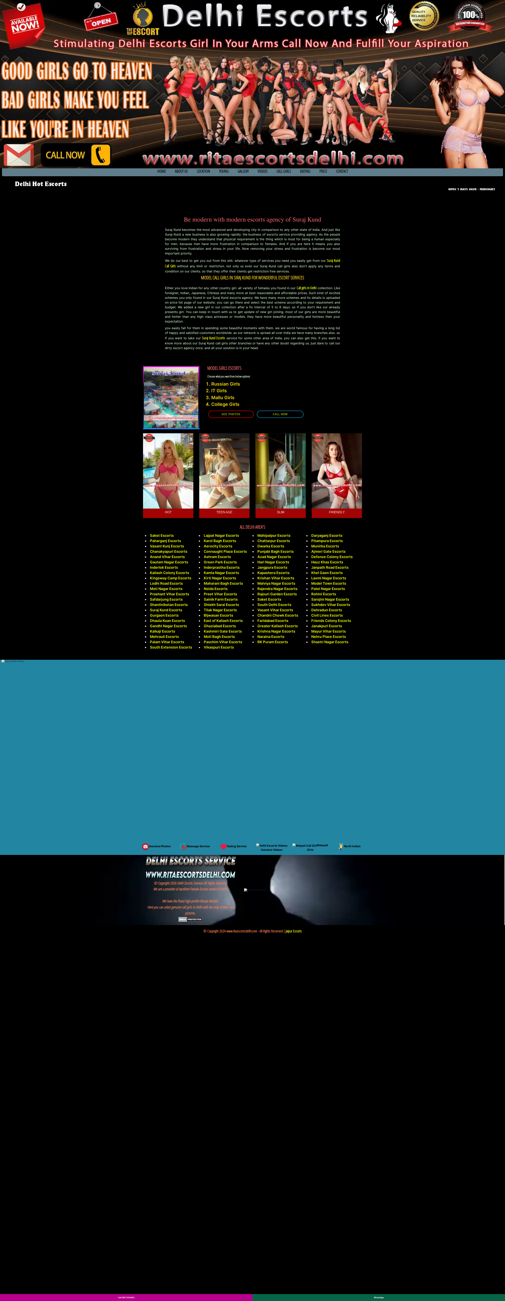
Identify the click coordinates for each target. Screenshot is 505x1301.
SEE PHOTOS (231, 414)
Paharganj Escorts (165, 541)
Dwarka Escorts (270, 546)
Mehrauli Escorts (164, 637)
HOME (161, 171)
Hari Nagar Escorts (273, 562)
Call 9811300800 (126, 1297)
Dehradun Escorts (326, 610)
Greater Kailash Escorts (277, 626)
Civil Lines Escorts (327, 615)
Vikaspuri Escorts (219, 647)
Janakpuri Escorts (326, 626)
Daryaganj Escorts (326, 535)
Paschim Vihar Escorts (223, 642)
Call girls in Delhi (307, 287)
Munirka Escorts (325, 546)
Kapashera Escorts (273, 573)
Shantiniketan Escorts (169, 605)
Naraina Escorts (270, 637)
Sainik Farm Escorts (221, 599)
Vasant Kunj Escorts (167, 546)
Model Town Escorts (328, 583)
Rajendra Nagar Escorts (277, 589)
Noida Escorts (216, 589)
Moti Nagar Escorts (166, 589)
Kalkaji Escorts (162, 631)
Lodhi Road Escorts (166, 583)
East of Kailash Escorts (223, 621)
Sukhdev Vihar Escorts (330, 605)
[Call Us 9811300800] (472, 184)
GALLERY (243, 171)
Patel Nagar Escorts (328, 589)
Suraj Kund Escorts (213, 337)
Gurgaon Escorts (164, 615)
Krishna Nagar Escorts (276, 631)
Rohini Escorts (323, 594)
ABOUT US (181, 171)
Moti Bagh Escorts (219, 637)
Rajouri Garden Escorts (277, 594)
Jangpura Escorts (272, 567)
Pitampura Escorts (327, 541)
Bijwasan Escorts (218, 615)
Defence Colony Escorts (332, 557)
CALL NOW (280, 414)
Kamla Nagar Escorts (221, 573)
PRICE (323, 171)
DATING (305, 171)
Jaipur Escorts (294, 931)
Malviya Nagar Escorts (276, 583)
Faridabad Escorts (272, 621)
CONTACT (342, 171)
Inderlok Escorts (164, 567)
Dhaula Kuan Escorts (167, 621)
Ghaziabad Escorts (220, 626)
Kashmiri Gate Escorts (223, 631)
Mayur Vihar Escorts (328, 631)
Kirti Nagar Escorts (220, 578)
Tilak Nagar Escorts (220, 610)
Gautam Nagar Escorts (169, 562)
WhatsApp (379, 1297)
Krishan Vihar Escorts (275, 578)
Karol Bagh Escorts (220, 541)
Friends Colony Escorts (331, 621)
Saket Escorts (162, 535)
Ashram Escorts (217, 557)
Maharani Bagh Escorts (223, 583)
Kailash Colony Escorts (169, 573)
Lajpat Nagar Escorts (221, 535)
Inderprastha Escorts (222, 567)
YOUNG (224, 171)
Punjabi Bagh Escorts (275, 551)
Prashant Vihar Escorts (169, 594)
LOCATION (203, 171)
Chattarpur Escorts (273, 541)
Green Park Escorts (220, 562)
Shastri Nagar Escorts (329, 642)
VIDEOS (262, 171)
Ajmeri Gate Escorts (328, 551)
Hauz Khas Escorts (327, 562)
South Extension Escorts (171, 647)
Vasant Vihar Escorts (275, 610)
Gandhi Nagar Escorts (168, 626)
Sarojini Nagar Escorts (330, 599)
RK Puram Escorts (272, 642)
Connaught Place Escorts (225, 551)
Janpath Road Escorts (330, 567)
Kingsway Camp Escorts (170, 578)
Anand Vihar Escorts (167, 557)
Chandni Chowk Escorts (277, 615)
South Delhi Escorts (274, 605)
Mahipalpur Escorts (274, 535)
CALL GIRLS (284, 171)
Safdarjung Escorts (166, 599)
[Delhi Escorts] (40, 184)
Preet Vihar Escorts (220, 594)
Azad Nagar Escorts (274, 557)
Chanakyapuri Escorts (168, 551)
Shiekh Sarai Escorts (221, 605)
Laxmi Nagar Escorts (328, 578)
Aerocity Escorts (218, 546)
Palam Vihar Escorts (167, 642)
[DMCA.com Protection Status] (190, 919)
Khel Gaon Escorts (327, 573)
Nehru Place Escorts (328, 637)
